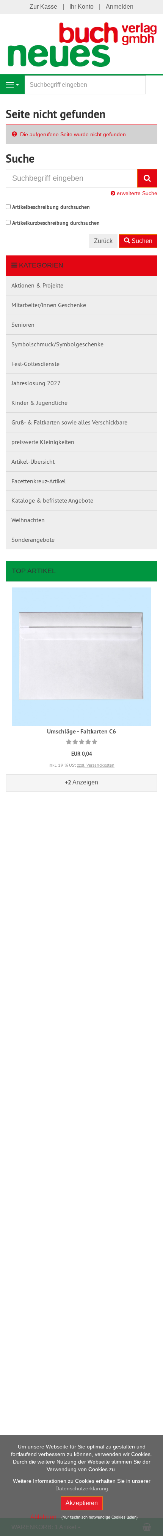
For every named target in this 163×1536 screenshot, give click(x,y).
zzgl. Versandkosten (95, 765)
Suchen (141, 241)
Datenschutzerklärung (81, 1488)
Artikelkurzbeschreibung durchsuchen (56, 223)
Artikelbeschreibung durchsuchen (51, 207)
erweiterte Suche (136, 193)
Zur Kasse (43, 6)
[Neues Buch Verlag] (81, 44)
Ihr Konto (81, 6)
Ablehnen (43, 1517)
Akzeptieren (82, 1503)
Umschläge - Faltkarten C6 (81, 731)
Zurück (103, 241)
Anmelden (119, 6)
